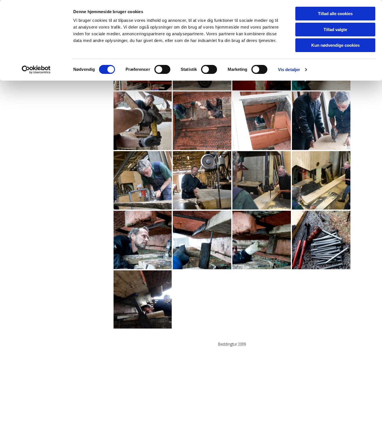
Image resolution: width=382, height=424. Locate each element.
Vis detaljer (289, 69)
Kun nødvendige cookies (335, 45)
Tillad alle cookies (335, 13)
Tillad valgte (335, 29)
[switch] (162, 69)
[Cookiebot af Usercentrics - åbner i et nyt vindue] (36, 69)
